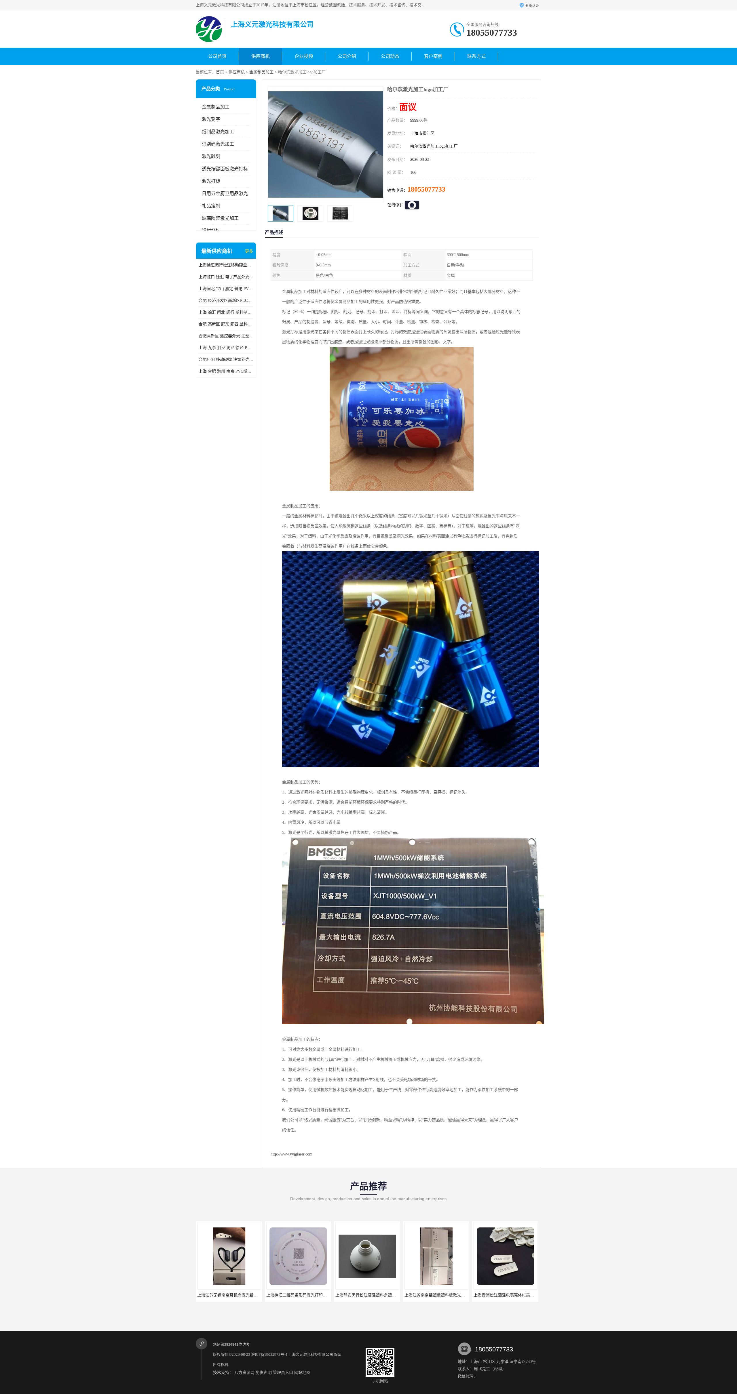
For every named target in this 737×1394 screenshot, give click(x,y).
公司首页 (217, 56)
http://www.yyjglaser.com (291, 1154)
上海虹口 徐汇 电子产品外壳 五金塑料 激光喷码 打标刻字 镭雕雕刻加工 (226, 277)
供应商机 (260, 56)
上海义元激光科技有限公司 (310, 1354)
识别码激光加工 (218, 144)
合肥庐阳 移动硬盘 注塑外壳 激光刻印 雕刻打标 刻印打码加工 (226, 359)
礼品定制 (211, 205)
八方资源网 (244, 1372)
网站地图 (302, 1372)
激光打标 (211, 181)
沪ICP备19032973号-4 (269, 1354)
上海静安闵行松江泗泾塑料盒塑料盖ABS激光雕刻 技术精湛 (250, 1295)
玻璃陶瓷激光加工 (220, 218)
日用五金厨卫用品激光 (225, 193)
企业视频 (304, 56)
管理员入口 (283, 1372)
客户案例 (433, 56)
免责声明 (264, 1372)
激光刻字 (211, 119)
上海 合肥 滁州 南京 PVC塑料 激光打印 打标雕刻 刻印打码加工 (226, 371)
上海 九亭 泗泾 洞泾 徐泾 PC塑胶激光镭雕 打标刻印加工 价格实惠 (226, 348)
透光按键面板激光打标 (225, 168)
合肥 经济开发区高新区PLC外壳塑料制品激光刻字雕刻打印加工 (226, 300)
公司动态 (390, 56)
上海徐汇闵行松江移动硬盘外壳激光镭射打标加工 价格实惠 (226, 265)
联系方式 (476, 56)
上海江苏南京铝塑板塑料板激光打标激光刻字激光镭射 (314, 1295)
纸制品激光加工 (218, 131)
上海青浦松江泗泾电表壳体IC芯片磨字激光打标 (377, 1295)
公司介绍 (347, 56)
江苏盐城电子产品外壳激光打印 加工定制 (441, 1295)
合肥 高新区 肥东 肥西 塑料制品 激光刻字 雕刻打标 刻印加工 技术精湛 (226, 324)
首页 (220, 72)
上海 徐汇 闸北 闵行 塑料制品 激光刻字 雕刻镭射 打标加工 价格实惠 (226, 312)
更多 (249, 251)
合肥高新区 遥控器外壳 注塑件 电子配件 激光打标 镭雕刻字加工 (226, 336)
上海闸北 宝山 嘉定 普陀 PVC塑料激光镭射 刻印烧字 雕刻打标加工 (226, 289)
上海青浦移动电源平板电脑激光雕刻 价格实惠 (514, 1295)
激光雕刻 (211, 156)
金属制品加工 (261, 72)
